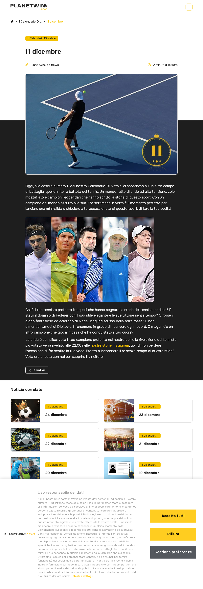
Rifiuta (173, 534)
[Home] (12, 21)
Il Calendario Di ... (30, 22)
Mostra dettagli (82, 576)
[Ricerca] (189, 7)
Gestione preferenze (173, 552)
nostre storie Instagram (110, 345)
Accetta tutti (173, 516)
